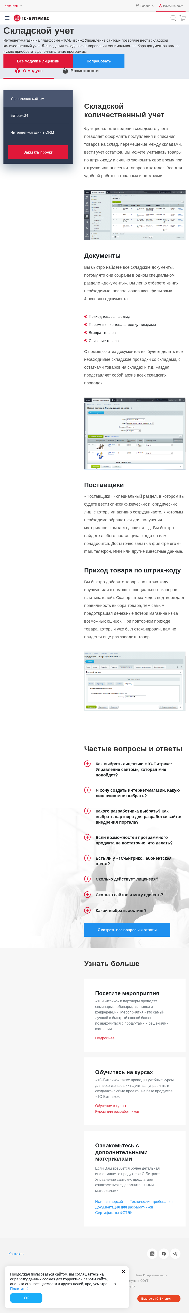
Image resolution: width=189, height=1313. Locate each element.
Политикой (19, 1288)
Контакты (16, 1253)
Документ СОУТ (137, 1280)
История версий (109, 1201)
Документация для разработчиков (124, 1207)
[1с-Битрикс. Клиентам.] (31, 18)
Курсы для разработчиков (117, 1111)
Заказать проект (38, 152)
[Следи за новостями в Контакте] (152, 1253)
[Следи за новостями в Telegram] (175, 1253)
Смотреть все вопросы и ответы (127, 929)
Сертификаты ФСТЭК (113, 1212)
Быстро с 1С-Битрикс (156, 1298)
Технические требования (151, 1201)
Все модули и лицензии (38, 61)
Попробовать (99, 61)
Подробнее (105, 1038)
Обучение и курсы (110, 1105)
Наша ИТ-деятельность (151, 1275)
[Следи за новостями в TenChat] (164, 1253)
